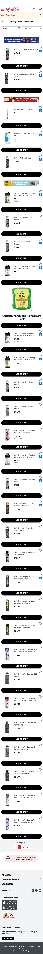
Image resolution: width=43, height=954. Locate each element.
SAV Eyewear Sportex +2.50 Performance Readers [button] (24, 626)
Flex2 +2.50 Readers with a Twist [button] (24, 75)
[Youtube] (40, 891)
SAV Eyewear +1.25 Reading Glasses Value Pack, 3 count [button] (24, 194)
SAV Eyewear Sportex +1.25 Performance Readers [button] (24, 578)
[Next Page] (27, 847)
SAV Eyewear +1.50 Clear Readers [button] (23, 219)
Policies (4, 947)
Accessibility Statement (16, 947)
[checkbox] (40, 48)
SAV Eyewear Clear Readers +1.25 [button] (24, 480)
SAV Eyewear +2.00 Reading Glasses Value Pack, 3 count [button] (24, 335)
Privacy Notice (30, 947)
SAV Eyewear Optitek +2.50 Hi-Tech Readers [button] (25, 529)
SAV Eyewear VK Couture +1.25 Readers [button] (25, 675)
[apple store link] (9, 904)
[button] (34, 9)
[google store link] (9, 909)
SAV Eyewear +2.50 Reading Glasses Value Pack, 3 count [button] (24, 456)
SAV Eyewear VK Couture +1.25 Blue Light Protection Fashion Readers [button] (25, 651)
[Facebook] (33, 891)
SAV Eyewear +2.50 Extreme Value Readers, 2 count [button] (24, 432)
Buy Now (21, 326)
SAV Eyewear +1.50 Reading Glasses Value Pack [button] (24, 267)
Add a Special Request (24, 859)
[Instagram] (36, 891)
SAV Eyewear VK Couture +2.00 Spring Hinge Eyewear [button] (25, 748)
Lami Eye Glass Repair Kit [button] (23, 109)
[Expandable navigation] (2, 9)
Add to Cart (22, 66)
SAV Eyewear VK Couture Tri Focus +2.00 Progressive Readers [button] (24, 821)
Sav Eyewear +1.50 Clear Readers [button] (23, 243)
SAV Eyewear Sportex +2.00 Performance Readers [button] (24, 602)
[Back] (3, 21)
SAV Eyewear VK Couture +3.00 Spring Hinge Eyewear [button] (25, 772)
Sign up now (8, 938)
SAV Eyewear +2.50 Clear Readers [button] (23, 383)
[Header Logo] (12, 9)
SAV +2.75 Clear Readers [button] (23, 158)
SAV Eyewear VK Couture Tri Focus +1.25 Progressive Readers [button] (24, 797)
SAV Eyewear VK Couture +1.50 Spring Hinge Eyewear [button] (25, 724)
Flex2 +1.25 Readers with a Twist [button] (26, 50)
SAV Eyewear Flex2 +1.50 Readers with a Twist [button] (23, 505)
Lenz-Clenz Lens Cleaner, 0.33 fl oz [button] (26, 135)
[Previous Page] (15, 847)
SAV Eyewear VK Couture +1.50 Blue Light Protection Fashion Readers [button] (25, 699)
